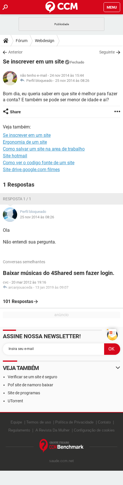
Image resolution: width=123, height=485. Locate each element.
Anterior (15, 52)
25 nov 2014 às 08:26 (72, 80)
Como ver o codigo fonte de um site (38, 162)
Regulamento (19, 430)
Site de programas (24, 393)
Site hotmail (15, 156)
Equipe (16, 422)
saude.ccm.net (61, 461)
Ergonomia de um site (25, 142)
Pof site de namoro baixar (30, 385)
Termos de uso (38, 422)
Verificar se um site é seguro (32, 377)
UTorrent (15, 401)
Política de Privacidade (74, 422)
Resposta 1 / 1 (17, 199)
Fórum (21, 40)
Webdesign (44, 40)
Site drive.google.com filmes (31, 169)
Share (15, 112)
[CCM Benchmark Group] (62, 446)
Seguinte (107, 52)
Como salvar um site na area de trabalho (44, 149)
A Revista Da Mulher (52, 430)
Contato (104, 422)
